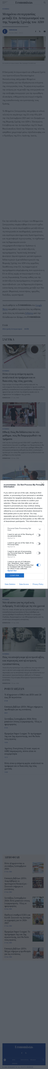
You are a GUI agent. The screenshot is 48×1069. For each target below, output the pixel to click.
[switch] (38, 535)
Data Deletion (10, 584)
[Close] (43, 485)
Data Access (24, 584)
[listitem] (24, 529)
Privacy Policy (38, 584)
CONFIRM (14, 575)
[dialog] (24, 534)
